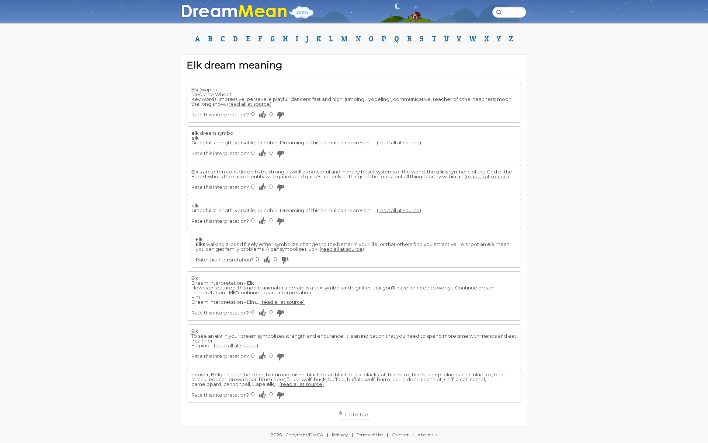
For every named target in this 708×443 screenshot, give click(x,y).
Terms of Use (370, 434)
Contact (400, 434)
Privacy (340, 434)
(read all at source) (249, 104)
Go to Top (356, 414)
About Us (427, 434)
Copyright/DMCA (304, 434)
